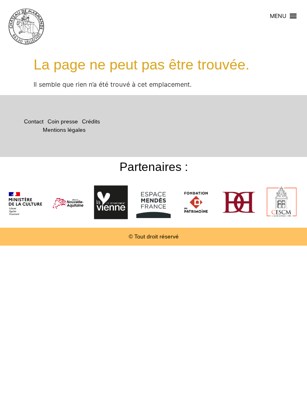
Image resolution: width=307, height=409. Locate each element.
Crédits (91, 121)
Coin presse (63, 121)
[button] (278, 16)
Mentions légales (64, 130)
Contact (34, 121)
